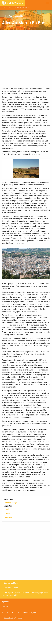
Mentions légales (29, 612)
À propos (5, 602)
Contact (5, 607)
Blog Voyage (12, 503)
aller (9, 509)
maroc (9, 517)
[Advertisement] (26, 60)
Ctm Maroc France (11, 588)
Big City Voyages (15, 3)
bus (8, 513)
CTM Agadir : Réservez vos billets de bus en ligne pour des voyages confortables (25, 594)
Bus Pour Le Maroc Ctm (14, 16)
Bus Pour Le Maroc (11, 583)
